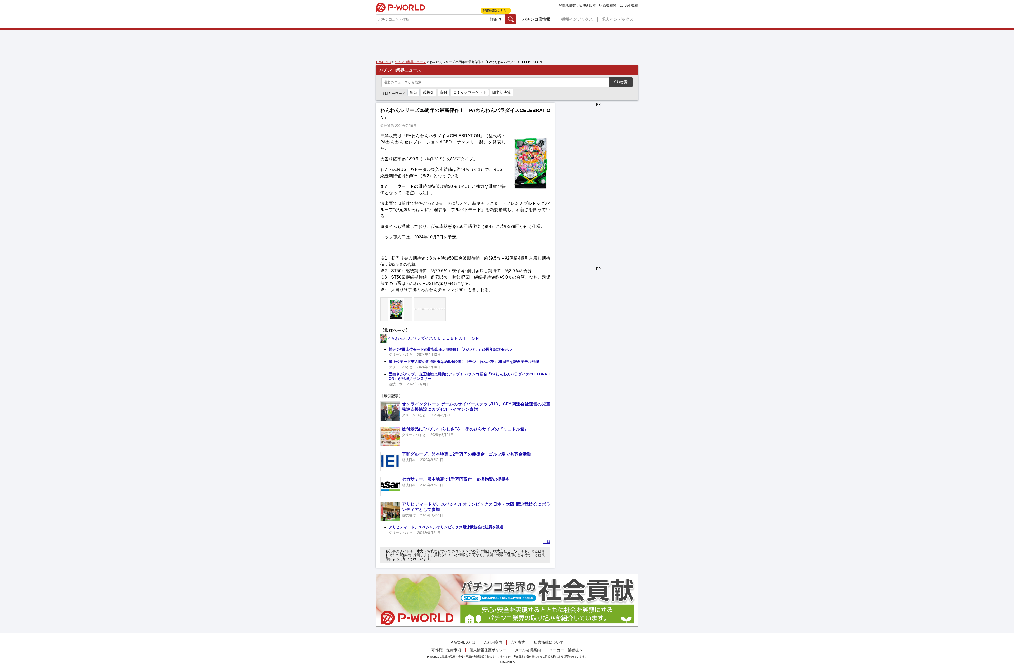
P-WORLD (400, 7)
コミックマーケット (469, 92)
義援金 (428, 92)
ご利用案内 (493, 642)
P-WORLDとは (462, 642)
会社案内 (518, 642)
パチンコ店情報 (536, 19)
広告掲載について (549, 642)
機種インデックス (577, 19)
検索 (623, 82)
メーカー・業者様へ (566, 650)
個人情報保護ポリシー (488, 650)
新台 (413, 92)
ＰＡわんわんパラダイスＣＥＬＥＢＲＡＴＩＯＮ (433, 338)
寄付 (443, 92)
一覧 (546, 542)
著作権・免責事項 (446, 650)
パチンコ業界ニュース (410, 62)
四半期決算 (501, 92)
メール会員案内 (528, 650)
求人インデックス (617, 19)
